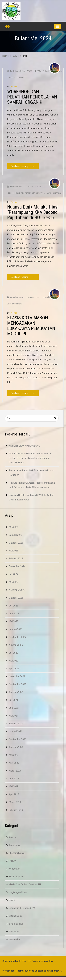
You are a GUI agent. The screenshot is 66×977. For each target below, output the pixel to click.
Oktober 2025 (16, 543)
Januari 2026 (15, 535)
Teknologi (14, 931)
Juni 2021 (14, 708)
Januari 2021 (15, 731)
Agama (12, 837)
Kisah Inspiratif (16, 876)
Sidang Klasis (16, 916)
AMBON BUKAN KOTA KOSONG (24, 445)
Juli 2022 (13, 653)
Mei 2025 (13, 550)
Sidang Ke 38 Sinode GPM (22, 908)
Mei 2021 (13, 715)
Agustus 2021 (16, 692)
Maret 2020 (15, 770)
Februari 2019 (16, 810)
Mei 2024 (13, 582)
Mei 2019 (13, 786)
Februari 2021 (16, 723)
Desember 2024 (17, 566)
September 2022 (17, 637)
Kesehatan (14, 868)
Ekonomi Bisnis (17, 853)
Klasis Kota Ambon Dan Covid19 (25, 884)
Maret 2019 (15, 802)
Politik (12, 900)
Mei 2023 (13, 621)
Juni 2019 (14, 778)
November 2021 (17, 676)
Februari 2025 (16, 558)
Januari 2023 (15, 629)
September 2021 (17, 684)
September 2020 (17, 739)
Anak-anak (14, 845)
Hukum (12, 861)
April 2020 (14, 763)
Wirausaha (14, 939)
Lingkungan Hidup (18, 892)
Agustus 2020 (16, 747)
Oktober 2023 (16, 598)
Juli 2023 (13, 605)
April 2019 (14, 794)
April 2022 (14, 668)
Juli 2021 (13, 700)
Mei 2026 (13, 527)
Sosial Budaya (16, 923)
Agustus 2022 (16, 645)
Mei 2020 (13, 755)
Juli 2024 (13, 574)
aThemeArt (55, 970)
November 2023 (17, 590)
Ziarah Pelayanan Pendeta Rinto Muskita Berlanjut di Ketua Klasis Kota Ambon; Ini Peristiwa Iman (30, 458)
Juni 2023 (14, 613)
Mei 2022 (13, 660)
